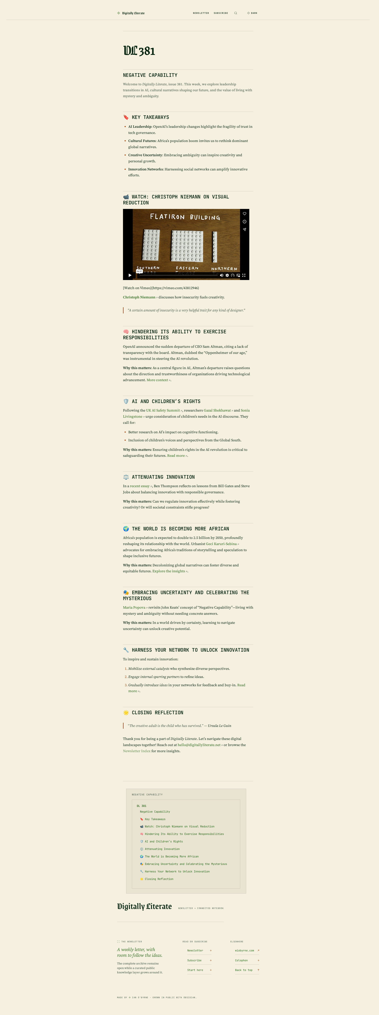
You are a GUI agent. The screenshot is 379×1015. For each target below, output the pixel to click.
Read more (176, 455)
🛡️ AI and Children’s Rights (161, 841)
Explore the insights (168, 571)
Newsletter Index (137, 750)
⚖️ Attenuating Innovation (160, 849)
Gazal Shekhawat (217, 410)
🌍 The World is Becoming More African (169, 856)
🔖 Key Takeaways (152, 819)
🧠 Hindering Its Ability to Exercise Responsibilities (182, 834)
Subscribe (221, 13)
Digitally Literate (144, 905)
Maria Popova (134, 607)
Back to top (247, 970)
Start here (199, 970)
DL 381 (141, 806)
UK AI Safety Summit (163, 410)
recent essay (140, 485)
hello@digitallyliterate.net (199, 744)
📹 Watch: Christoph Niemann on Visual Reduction (177, 826)
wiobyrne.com (247, 950)
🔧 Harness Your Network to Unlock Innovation (175, 871)
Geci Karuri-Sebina (221, 543)
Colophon (247, 960)
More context (157, 379)
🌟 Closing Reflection (156, 879)
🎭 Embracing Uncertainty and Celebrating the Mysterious (183, 864)
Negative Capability (155, 811)
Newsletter (201, 13)
